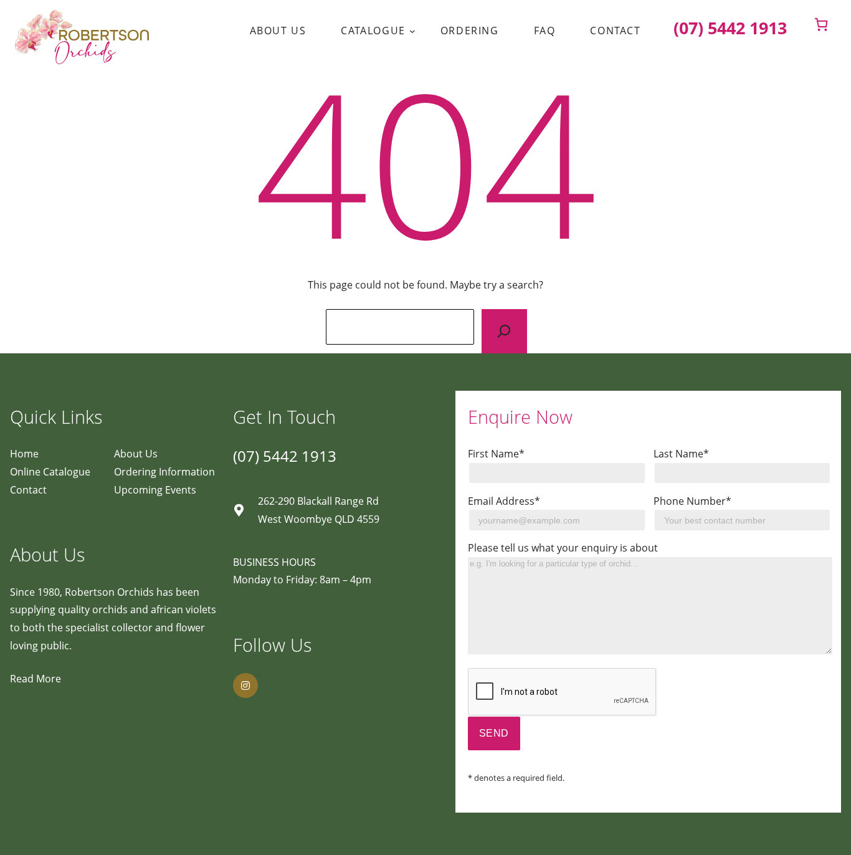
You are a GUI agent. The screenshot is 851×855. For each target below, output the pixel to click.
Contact (28, 490)
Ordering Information (164, 472)
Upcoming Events (155, 490)
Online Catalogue (50, 472)
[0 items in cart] (821, 24)
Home (24, 454)
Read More (35, 678)
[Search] (504, 331)
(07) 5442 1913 (284, 456)
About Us (136, 454)
